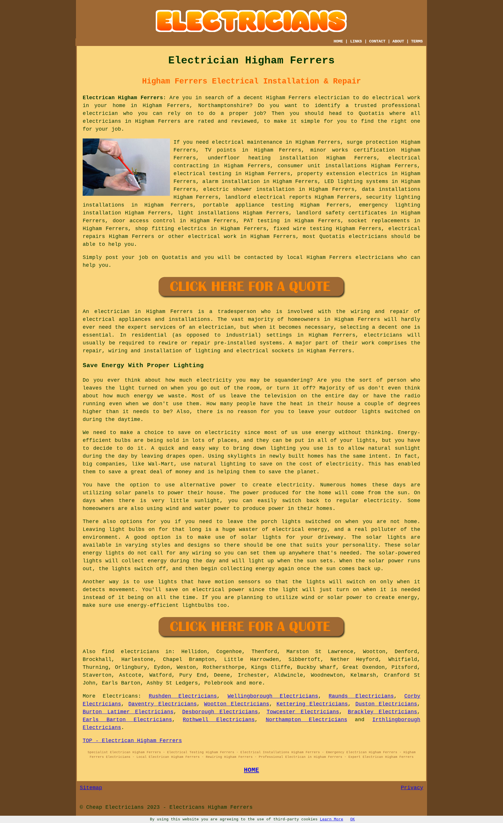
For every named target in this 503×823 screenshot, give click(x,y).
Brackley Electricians (382, 712)
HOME (338, 41)
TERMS (417, 41)
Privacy (412, 788)
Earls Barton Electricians (127, 720)
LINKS (356, 41)
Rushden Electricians (183, 696)
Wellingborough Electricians (273, 696)
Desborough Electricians (220, 712)
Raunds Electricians (361, 696)
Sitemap (91, 788)
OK (352, 819)
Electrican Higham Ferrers (123, 98)
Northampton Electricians (306, 720)
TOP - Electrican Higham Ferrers (132, 741)
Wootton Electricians (236, 704)
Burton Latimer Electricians (128, 712)
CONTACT (377, 41)
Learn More (331, 819)
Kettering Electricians (312, 704)
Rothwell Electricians (219, 720)
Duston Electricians (386, 704)
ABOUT (398, 41)
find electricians (130, 652)
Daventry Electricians (162, 704)
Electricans (120, 696)
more (255, 683)
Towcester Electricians (303, 712)
